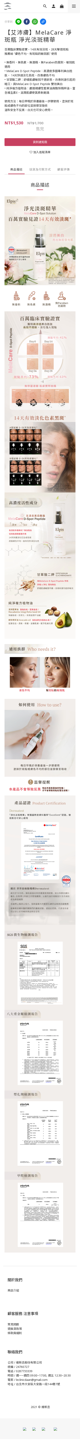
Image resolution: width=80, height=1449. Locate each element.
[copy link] (43, 22)
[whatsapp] (35, 22)
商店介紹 (13, 1290)
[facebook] (27, 22)
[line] (18, 22)
